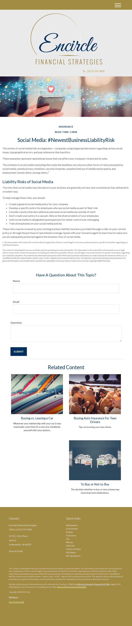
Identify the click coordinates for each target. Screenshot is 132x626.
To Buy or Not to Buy (95, 484)
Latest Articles (73, 549)
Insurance (71, 535)
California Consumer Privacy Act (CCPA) (92, 584)
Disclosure (13, 597)
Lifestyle (70, 545)
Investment (72, 528)
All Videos (71, 552)
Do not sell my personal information (71, 587)
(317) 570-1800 (95, 71)
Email (16, 301)
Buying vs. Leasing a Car (37, 418)
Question (16, 322)
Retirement (72, 525)
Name (16, 280)
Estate (69, 532)
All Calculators (73, 555)
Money (69, 542)
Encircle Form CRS (16, 602)
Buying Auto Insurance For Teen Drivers (95, 419)
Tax (68, 538)
